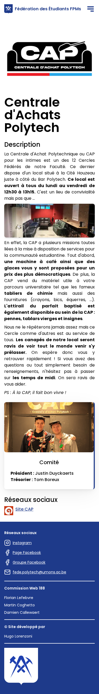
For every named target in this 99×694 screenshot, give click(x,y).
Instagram (22, 542)
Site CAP (24, 509)
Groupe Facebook (29, 562)
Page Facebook (27, 552)
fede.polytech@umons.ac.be (39, 572)
